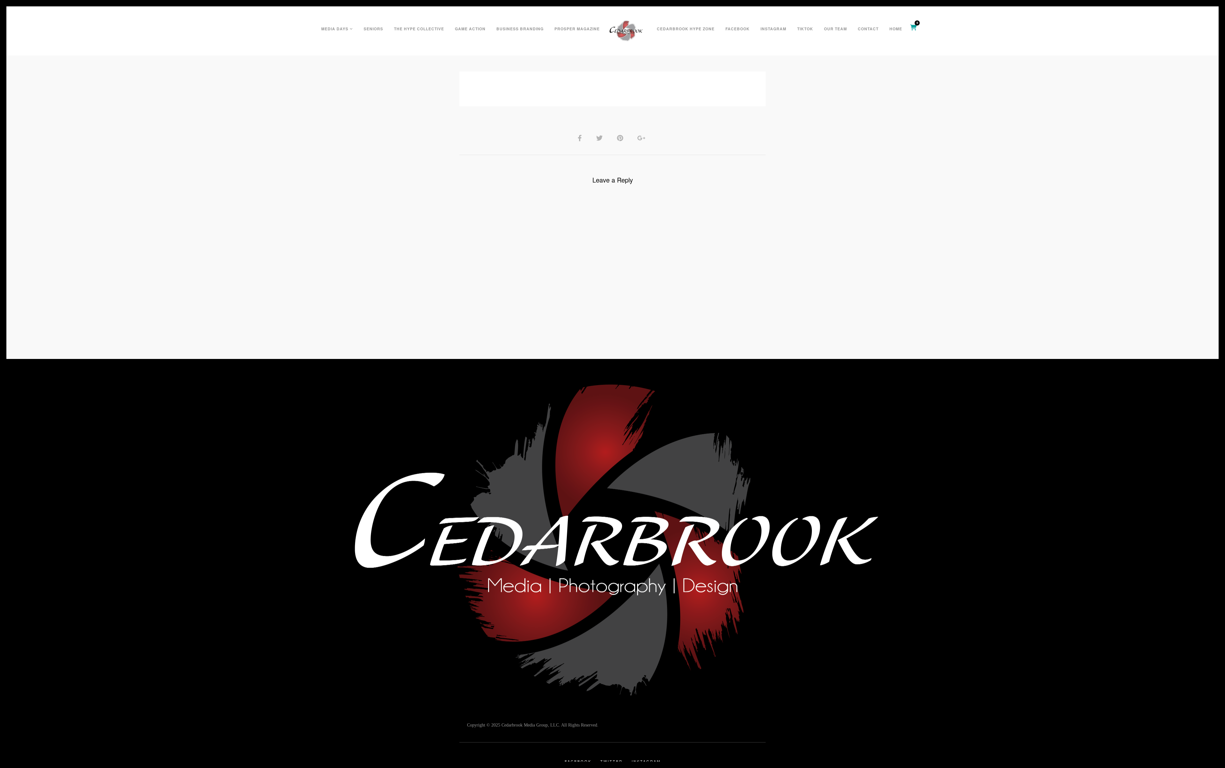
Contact (868, 29)
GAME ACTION (470, 29)
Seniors (373, 29)
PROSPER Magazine (577, 29)
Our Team (835, 29)
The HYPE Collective (419, 29)
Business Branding (520, 29)
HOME (895, 29)
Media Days (334, 29)
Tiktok (805, 29)
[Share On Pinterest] (621, 138)
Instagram (773, 29)
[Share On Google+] (642, 138)
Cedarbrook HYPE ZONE (686, 29)
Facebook (737, 29)
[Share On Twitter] (600, 138)
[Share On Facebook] (580, 138)
